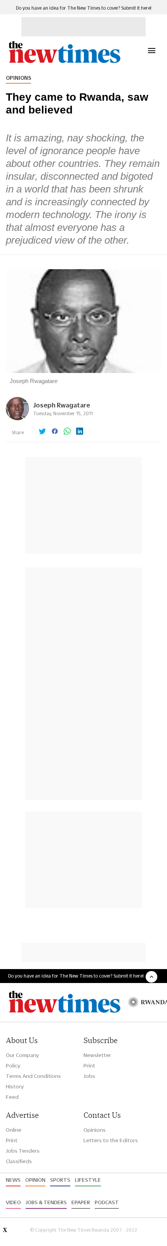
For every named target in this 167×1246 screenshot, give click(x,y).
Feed (12, 1097)
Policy (13, 1065)
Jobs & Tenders (46, 1202)
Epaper (80, 1202)
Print (89, 1065)
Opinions (18, 78)
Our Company (22, 1055)
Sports (60, 1180)
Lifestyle (88, 1180)
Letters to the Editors (111, 1140)
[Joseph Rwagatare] (17, 418)
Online (13, 1130)
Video (13, 1202)
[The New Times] (64, 62)
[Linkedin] (79, 432)
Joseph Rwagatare (61, 405)
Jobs (89, 1076)
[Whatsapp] (67, 432)
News (13, 1180)
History (15, 1086)
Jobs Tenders (23, 1151)
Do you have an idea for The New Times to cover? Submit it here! (83, 7)
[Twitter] (42, 432)
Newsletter (97, 1055)
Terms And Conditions (33, 1076)
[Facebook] (54, 432)
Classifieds (19, 1161)
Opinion (35, 1180)
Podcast (107, 1202)
